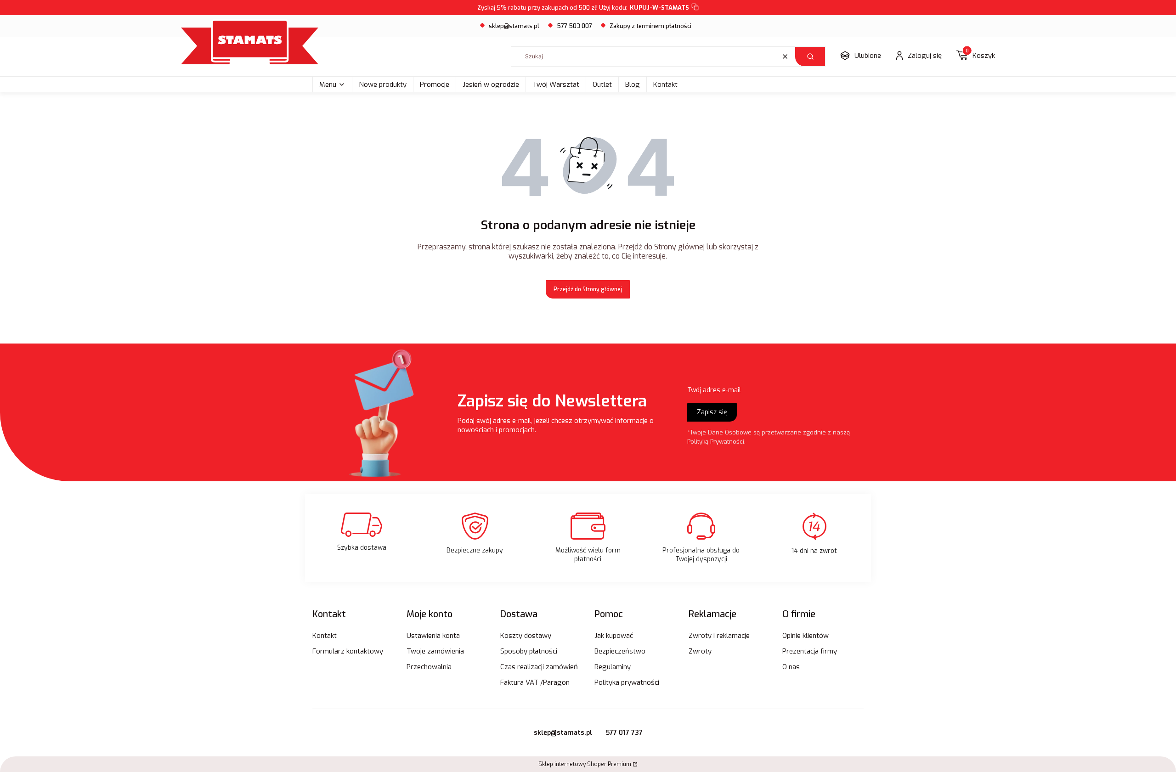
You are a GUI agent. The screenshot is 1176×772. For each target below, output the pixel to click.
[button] (810, 56)
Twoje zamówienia (435, 651)
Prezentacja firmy (809, 651)
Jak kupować (613, 635)
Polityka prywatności (626, 682)
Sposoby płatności (528, 651)
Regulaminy (612, 666)
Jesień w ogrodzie (491, 84)
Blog (632, 84)
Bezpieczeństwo (619, 651)
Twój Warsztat (555, 84)
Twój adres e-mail (714, 390)
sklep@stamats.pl (514, 26)
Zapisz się (712, 412)
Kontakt (665, 84)
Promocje (434, 84)
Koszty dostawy (525, 635)
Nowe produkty (383, 84)
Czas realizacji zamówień (539, 666)
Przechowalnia (429, 666)
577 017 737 (624, 732)
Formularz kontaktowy (347, 651)
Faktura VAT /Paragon (535, 682)
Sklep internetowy (584, 764)
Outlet (602, 84)
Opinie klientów (805, 635)
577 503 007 (574, 26)
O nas (791, 666)
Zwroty (700, 651)
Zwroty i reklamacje (719, 635)
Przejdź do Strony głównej (588, 289)
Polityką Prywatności (715, 441)
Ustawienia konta (433, 635)
